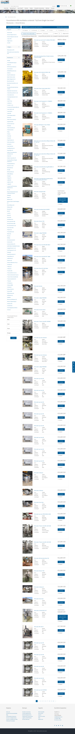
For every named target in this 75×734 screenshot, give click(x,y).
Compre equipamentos (26, 713)
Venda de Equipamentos (26, 714)
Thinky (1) (9, 281)
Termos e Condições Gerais (11, 717)
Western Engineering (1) (11, 301)
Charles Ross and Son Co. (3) (12, 92)
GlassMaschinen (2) (10, 148)
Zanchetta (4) (9, 305)
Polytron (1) (9, 229)
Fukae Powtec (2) (10, 140)
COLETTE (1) (9, 101)
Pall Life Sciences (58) (11, 223)
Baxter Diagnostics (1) (11, 79)
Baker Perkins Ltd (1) (11, 77)
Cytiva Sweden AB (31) (11, 115)
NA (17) (8, 211)
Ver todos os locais (57, 719)
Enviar (13, 338)
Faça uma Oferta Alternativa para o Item (62, 200)
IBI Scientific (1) (10, 167)
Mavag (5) (9, 195)
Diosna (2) (9, 117)
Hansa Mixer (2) (10, 150)
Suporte (39, 714)
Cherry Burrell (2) (10, 94)
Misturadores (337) (10, 50)
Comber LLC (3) (10, 105)
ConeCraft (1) (9, 111)
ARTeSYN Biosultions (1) (11, 70)
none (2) (8, 213)
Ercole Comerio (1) (10, 123)
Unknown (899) (10, 285)
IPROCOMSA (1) (10, 173)
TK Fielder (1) (9, 283)
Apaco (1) (9, 64)
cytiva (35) (9, 113)
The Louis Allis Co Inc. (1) (11, 272)
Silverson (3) (9, 260)
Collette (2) (9, 103)
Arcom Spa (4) (9, 68)
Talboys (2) (9, 266)
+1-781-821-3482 (57, 718)
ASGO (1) (8, 72)
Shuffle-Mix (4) (10, 258)
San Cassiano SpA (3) (11, 240)
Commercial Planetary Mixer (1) (13, 107)
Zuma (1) (8, 309)
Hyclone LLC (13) (10, 165)
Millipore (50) (9, 207)
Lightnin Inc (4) (10, 182)
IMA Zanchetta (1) (10, 171)
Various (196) (9, 291)
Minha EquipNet (41, 711)
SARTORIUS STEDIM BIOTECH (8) (13, 246)
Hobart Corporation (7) (11, 158)
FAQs (39, 717)
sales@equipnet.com (58, 716)
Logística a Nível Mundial (27, 717)
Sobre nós (8, 711)
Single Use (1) (9, 40)
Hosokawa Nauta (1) (11, 163)
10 (53, 701)
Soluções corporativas (26, 711)
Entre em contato (41, 716)
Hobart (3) (9, 156)
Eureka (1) (9, 125)
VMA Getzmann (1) (10, 293)
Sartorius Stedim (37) (11, 244)
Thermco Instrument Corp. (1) (12, 274)
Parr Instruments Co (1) (11, 225)
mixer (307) (9, 38)
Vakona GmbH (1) (10, 289)
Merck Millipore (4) (10, 205)
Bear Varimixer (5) (10, 81)
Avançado (53, 6)
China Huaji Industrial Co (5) (12, 97)
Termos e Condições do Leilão (11, 719)
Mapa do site (40, 719)
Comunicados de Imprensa (11, 716)
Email (8, 324)
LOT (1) (8, 189)
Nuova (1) (9, 215)
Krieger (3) (9, 178)
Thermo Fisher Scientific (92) (12, 276)
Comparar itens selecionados (29, 33)
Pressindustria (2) (10, 231)
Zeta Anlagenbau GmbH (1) (12, 307)
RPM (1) (8, 238)
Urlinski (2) (9, 287)
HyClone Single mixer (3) (11, 34)
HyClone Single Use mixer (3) (12, 36)
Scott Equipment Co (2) (11, 250)
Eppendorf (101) (10, 121)
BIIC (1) (8, 85)
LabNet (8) (9, 180)
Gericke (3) (9, 144)
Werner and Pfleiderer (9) (12, 299)
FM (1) (8, 131)
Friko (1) (8, 134)
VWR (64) (9, 297)
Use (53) (8, 42)
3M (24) (8, 60)
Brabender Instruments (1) (12, 90)
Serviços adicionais (25, 719)
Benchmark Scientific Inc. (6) (12, 83)
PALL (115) (9, 217)
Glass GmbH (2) (10, 146)
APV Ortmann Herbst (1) (11, 66)
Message (8, 333)
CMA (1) (8, 99)
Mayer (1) (9, 197)
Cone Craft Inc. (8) (10, 109)
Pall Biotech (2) (10, 219)
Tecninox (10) (9, 270)
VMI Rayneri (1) (10, 295)
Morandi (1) (9, 209)
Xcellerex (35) (9, 303)
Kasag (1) (9, 176)
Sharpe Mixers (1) (10, 256)
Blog (7, 714)
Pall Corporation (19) (11, 221)
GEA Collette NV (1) (10, 142)
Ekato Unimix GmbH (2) (11, 119)
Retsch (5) (9, 233)
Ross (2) (8, 235)
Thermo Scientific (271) (11, 279)
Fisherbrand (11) (10, 129)
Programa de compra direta (27, 716)
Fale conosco (40, 713)
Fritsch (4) (9, 136)
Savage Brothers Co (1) (11, 248)
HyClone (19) (9, 32)
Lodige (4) (9, 184)
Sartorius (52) (9, 242)
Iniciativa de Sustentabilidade (11, 713)
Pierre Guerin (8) (10, 227)
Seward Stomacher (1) (11, 254)
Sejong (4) (9, 252)
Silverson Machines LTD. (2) (12, 262)
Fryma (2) (9, 138)
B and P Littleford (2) (11, 75)
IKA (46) (8, 169)
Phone (8, 328)
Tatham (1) (9, 268)
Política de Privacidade (10, 720)
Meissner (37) (9, 199)
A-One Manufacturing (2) (11, 62)
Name (8, 319)
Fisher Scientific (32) (11, 127)
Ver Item (61, 43)
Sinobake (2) (9, 264)
